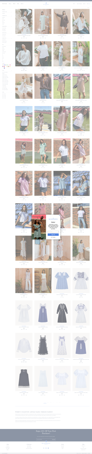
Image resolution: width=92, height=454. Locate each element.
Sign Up (53, 234)
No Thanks (53, 237)
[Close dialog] (59, 215)
